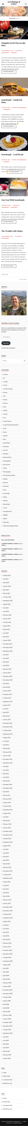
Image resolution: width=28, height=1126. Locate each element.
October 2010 (7, 914)
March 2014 (6, 795)
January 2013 (7, 827)
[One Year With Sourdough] (14, 196)
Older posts (4, 274)
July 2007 (6, 1037)
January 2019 (7, 672)
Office (5, 468)
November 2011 (7, 871)
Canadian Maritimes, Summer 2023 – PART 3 (12, 549)
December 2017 (7, 694)
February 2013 (7, 824)
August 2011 (7, 882)
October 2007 (7, 1029)
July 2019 (6, 654)
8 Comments (14, 207)
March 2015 (6, 781)
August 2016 (7, 737)
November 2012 (7, 835)
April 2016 (6, 745)
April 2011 (6, 892)
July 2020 (6, 633)
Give (4, 417)
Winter (5, 518)
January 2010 (7, 947)
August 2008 (7, 1001)
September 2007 (8, 1033)
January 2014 (7, 802)
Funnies (5, 410)
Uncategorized (7, 511)
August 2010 (7, 921)
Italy (4, 439)
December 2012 (7, 831)
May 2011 (6, 889)
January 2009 (7, 986)
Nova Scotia (6, 464)
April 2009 (6, 975)
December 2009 (7, 950)
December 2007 (7, 1022)
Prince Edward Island (9, 475)
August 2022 (7, 604)
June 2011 (6, 885)
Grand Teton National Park (10, 425)
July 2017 (6, 709)
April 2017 (6, 712)
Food (4, 407)
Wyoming (6, 522)
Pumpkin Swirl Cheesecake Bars (13, 44)
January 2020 (7, 640)
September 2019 (8, 651)
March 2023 (6, 593)
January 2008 (7, 1019)
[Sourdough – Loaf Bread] (14, 150)
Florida (5, 399)
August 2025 (7, 575)
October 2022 (7, 597)
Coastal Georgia (7, 389)
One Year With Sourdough (12, 200)
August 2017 (7, 705)
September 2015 (8, 763)
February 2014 (7, 799)
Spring (5, 497)
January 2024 (7, 586)
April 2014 (6, 791)
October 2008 (7, 997)
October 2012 (7, 838)
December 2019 (7, 644)
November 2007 (7, 1026)
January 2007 (7, 1058)
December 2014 (7, 784)
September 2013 (8, 809)
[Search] (24, 4)
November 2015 (7, 759)
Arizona (5, 374)
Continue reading (9, 72)
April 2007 (6, 1047)
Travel (5, 508)
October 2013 (7, 806)
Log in (4, 1072)
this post (19, 248)
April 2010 (6, 936)
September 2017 (8, 701)
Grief (4, 428)
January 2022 (7, 618)
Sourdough (6, 493)
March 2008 (6, 1011)
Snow (4, 490)
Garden (5, 414)
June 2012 (6, 853)
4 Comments (6, 109)
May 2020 (6, 636)
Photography (7, 472)
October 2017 (7, 698)
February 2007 (7, 1055)
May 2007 (6, 1044)
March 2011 (6, 896)
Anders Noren (18, 1123)
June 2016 (6, 741)
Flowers (5, 403)
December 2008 (7, 990)
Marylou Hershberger (19, 107)
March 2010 (6, 939)
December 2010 (7, 907)
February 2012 (7, 867)
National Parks (7, 457)
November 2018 (7, 680)
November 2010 (7, 910)
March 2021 (6, 629)
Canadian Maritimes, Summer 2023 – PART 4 (12, 544)
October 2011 (7, 874)
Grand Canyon (7, 421)
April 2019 (6, 665)
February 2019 (7, 669)
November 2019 (7, 647)
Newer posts (23, 279)
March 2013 (6, 820)
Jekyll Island (6, 443)
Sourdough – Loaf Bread (12, 154)
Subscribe (6, 343)
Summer (5, 500)
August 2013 (7, 813)
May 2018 (6, 683)
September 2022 (8, 600)
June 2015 (6, 770)
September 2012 (8, 842)
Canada (5, 381)
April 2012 (6, 860)
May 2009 (6, 972)
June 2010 (6, 928)
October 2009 (7, 957)
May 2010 (6, 932)
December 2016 (7, 723)
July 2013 (6, 817)
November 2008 (7, 993)
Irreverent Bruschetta (7, 540)
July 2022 (6, 608)
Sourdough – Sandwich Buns (11, 101)
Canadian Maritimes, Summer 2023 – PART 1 (12, 560)
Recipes (5, 479)
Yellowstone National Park (10, 526)
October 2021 (7, 622)
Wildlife (5, 515)
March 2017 (6, 716)
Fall (4, 396)
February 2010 (7, 943)
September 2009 (8, 961)
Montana (5, 454)
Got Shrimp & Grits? (14, 3)
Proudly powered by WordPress (11, 1121)
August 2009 (7, 965)
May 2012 (6, 856)
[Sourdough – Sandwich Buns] (14, 95)
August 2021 (7, 626)
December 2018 (7, 676)
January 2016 (7, 755)
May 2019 (6, 662)
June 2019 (6, 658)
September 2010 (8, 918)
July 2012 (6, 849)
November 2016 (7, 727)
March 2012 (6, 864)
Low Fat (5, 450)
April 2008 (6, 1008)
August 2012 (7, 846)
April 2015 (6, 777)
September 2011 (8, 878)
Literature (6, 446)
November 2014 (7, 788)
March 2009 (6, 979)
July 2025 (6, 579)
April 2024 (6, 582)
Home (5, 432)
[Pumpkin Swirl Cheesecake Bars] (14, 39)
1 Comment (14, 52)
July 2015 (6, 766)
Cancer (5, 385)
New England (7, 461)
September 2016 (8, 734)
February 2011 (7, 900)
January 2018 (7, 691)
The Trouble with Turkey (12, 231)
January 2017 (7, 719)
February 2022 (7, 615)
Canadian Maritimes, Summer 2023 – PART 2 (12, 555)
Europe (5, 392)
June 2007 (6, 1040)
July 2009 (6, 968)
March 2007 (6, 1051)
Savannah (6, 486)
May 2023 (6, 590)
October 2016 (7, 730)
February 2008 (7, 1015)
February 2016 (7, 752)
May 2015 (6, 773)
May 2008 (6, 1004)
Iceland (5, 435)
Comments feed (7, 1079)
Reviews (5, 482)
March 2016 (6, 748)
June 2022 (6, 611)
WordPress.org (7, 1083)
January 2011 (7, 903)
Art (4, 378)
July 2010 (6, 925)
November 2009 (7, 954)
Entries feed (6, 1076)
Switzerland (6, 504)
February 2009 (7, 983)
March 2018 (6, 687)
